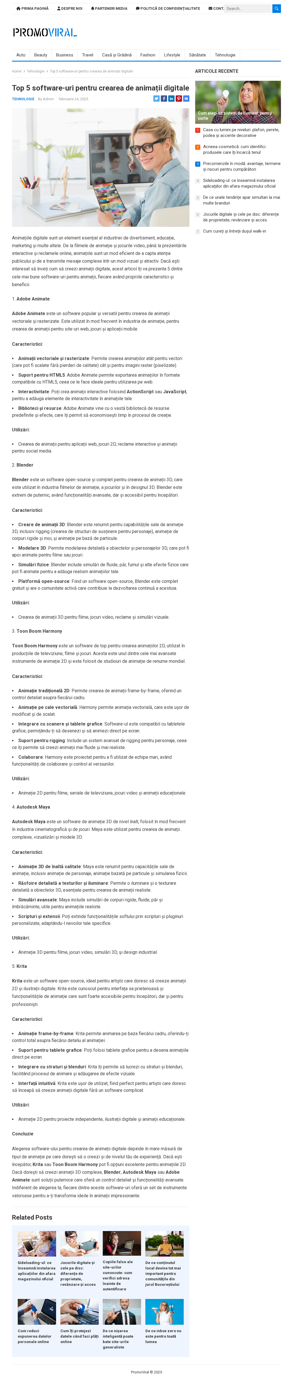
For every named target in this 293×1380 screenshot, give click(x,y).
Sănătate (197, 55)
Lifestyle (172, 55)
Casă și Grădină (117, 55)
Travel (87, 55)
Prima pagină (35, 8)
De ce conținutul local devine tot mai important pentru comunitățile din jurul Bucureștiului (163, 1273)
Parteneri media (110, 8)
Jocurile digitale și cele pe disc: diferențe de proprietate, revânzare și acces (78, 1273)
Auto (20, 55)
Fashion (147, 55)
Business (64, 55)
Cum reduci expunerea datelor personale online (35, 1336)
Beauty (40, 55)
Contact (221, 8)
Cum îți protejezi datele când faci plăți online (79, 1336)
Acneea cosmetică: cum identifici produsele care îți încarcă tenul (234, 149)
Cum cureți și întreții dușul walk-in (234, 231)
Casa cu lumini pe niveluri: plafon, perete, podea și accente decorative (241, 132)
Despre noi (71, 8)
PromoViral (140, 1372)
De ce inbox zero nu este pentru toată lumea (163, 1336)
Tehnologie (225, 55)
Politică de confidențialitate (170, 8)
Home (16, 71)
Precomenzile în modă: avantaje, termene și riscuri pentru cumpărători (242, 166)
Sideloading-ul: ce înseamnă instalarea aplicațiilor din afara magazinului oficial (239, 183)
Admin (48, 99)
